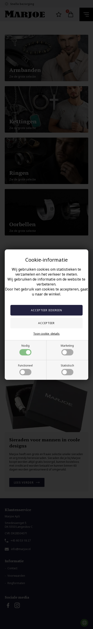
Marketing (67, 346)
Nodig (25, 346)
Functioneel (25, 365)
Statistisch (67, 365)
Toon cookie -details (46, 334)
